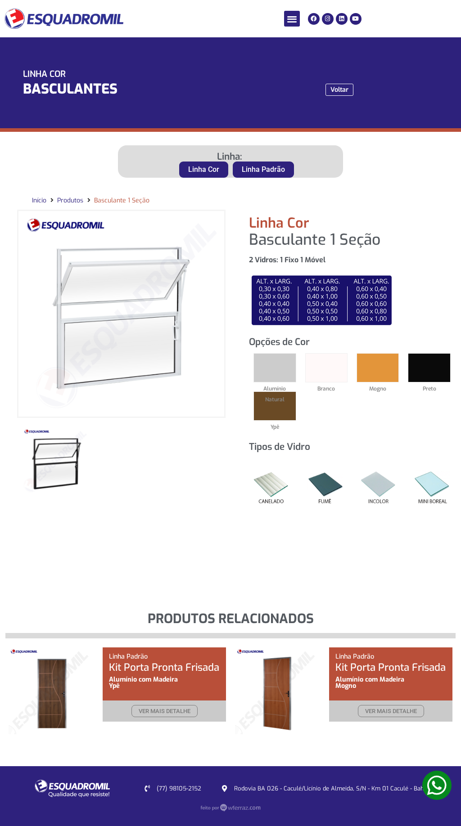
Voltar (339, 89)
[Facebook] (314, 19)
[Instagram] (328, 19)
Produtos (70, 200)
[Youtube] (356, 19)
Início (39, 200)
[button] (292, 19)
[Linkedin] (342, 19)
